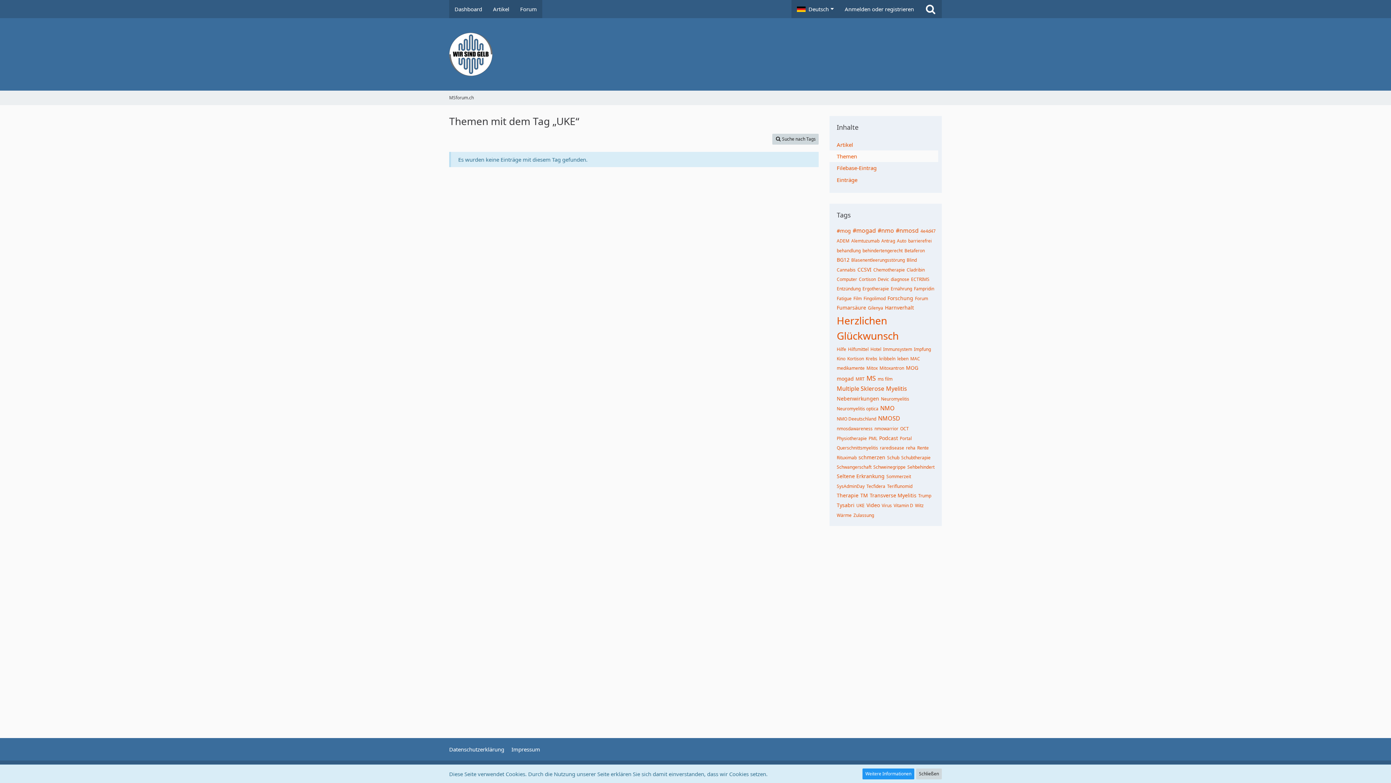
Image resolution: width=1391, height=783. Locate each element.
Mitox (872, 368)
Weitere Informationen (888, 774)
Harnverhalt (899, 307)
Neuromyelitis (895, 399)
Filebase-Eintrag (857, 167)
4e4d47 (928, 231)
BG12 (843, 259)
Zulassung (863, 515)
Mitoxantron (892, 368)
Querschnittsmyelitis (857, 448)
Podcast (888, 438)
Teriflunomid (899, 486)
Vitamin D (903, 505)
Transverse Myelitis (893, 495)
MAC (915, 359)
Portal (906, 438)
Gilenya (875, 308)
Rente (923, 448)
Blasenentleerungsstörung (878, 260)
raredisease (892, 448)
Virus (887, 505)
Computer (847, 279)
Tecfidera (875, 486)
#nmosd (907, 231)
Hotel (875, 349)
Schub (893, 458)
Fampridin (924, 289)
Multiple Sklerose (860, 389)
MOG (912, 367)
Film (857, 298)
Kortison (855, 359)
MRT (860, 379)
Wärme (844, 515)
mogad (845, 378)
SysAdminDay (851, 486)
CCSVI (864, 269)
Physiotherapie (852, 438)
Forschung (900, 298)
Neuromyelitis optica (857, 409)
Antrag (888, 241)
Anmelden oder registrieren (879, 9)
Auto (901, 241)
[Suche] (930, 9)
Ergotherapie (875, 289)
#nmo (886, 231)
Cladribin (916, 270)
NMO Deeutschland (856, 419)
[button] (815, 9)
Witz (919, 505)
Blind (912, 260)
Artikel (845, 144)
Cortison (867, 279)
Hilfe (841, 349)
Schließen (929, 774)
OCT (904, 429)
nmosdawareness (855, 429)
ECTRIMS (920, 279)
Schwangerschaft (854, 467)
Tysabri (846, 505)
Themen (847, 156)
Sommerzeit (898, 476)
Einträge (847, 179)
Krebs (871, 359)
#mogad (864, 231)
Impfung (922, 349)
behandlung (849, 251)
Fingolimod (875, 298)
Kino (841, 359)
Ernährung (901, 289)
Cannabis (846, 270)
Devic (883, 279)
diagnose (900, 279)
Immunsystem (897, 349)
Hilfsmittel (858, 349)
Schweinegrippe (889, 467)
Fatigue (844, 298)
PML (873, 438)
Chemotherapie (889, 270)
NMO (887, 408)
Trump (924, 496)
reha (910, 448)
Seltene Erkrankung (861, 476)
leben (902, 359)
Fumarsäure (851, 307)
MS (871, 378)
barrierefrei (920, 241)
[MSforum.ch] (695, 54)
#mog (844, 230)
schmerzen (872, 457)
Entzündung (849, 289)
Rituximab (847, 458)
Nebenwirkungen (858, 398)
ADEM (843, 241)
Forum (921, 298)
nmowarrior (886, 429)
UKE (860, 505)
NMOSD (889, 418)
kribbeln (887, 359)
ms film (885, 379)
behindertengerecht (882, 251)
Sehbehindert (921, 467)
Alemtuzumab (865, 241)
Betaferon (915, 251)
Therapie (848, 495)
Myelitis (896, 389)
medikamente (851, 368)
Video (873, 505)
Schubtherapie (916, 458)
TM (864, 495)
